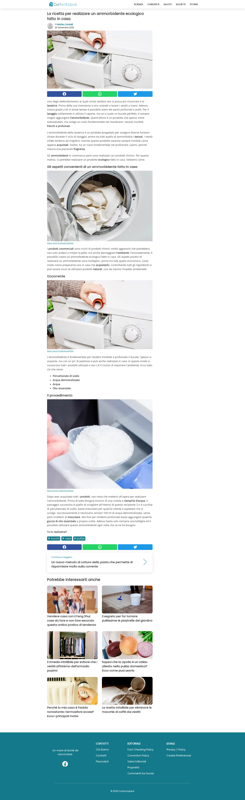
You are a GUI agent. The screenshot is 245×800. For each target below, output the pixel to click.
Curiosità (153, 4)
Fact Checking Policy (140, 749)
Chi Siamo (102, 749)
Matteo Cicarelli (65, 24)
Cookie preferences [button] (178, 755)
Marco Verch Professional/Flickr (60, 243)
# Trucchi (54, 538)
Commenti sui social (140, 773)
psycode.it (102, 761)
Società (181, 4)
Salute (168, 4)
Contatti (101, 755)
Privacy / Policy (175, 749)
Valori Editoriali (136, 761)
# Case (66, 538)
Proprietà (133, 767)
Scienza (138, 4)
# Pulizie (79, 538)
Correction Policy (138, 755)
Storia (194, 4)
